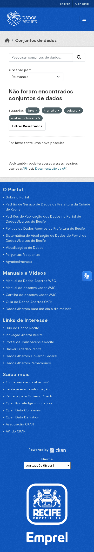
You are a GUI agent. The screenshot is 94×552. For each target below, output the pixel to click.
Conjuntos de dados (36, 40)
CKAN (57, 450)
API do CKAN (16, 431)
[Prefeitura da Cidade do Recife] (47, 504)
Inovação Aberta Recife (24, 335)
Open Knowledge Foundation (29, 403)
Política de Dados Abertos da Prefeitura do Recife (45, 228)
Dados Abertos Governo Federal (31, 356)
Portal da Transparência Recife (30, 342)
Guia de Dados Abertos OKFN (29, 302)
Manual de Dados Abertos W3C (31, 281)
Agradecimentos (19, 261)
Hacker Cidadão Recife (23, 349)
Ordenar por (19, 70)
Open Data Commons (23, 410)
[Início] (7, 40)
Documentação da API (50, 169)
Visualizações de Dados (24, 247)
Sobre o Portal (17, 197)
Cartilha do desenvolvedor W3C (31, 295)
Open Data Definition (22, 417)
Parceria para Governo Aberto (30, 396)
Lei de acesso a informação (28, 389)
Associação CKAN (20, 424)
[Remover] (36, 110)
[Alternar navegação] (84, 19)
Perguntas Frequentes (23, 254)
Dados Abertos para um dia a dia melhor (38, 309)
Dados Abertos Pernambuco (28, 363)
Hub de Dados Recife (22, 328)
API (24, 169)
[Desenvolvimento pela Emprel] (47, 538)
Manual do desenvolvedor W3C (30, 288)
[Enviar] (79, 57)
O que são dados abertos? (27, 382)
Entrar (65, 4)
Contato (82, 4)
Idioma (47, 459)
